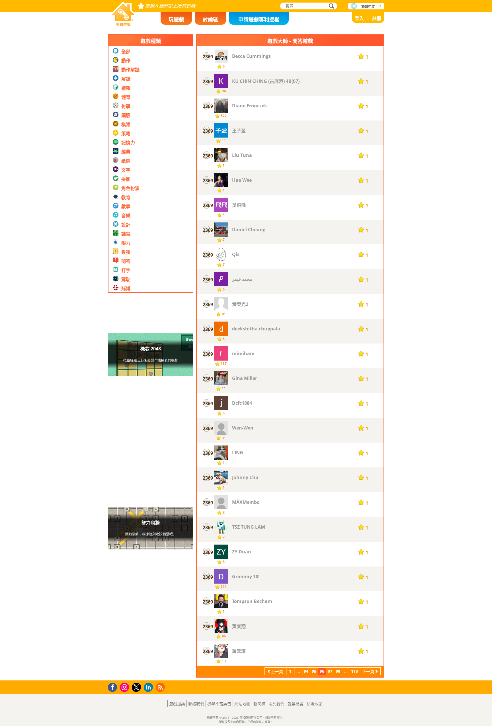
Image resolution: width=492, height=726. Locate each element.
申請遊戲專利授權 (258, 19)
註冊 (376, 18)
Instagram (125, 686)
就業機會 (296, 703)
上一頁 (277, 671)
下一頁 (368, 671)
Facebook (114, 686)
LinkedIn (149, 687)
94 (306, 671)
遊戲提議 (177, 703)
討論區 (210, 19)
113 (354, 671)
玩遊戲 (176, 19)
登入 (359, 18)
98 (338, 671)
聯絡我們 (196, 703)
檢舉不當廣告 (219, 703)
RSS (161, 687)
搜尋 (330, 6)
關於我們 (276, 703)
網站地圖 (242, 703)
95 (314, 671)
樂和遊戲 (123, 12)
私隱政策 (315, 703)
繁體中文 (368, 6)
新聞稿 (259, 703)
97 (330, 671)
